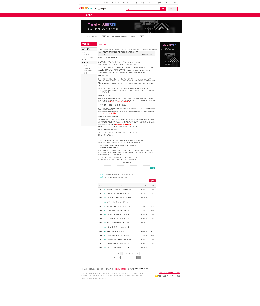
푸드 (128, 3)
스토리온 (150, 3)
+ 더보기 (173, 3)
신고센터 (84, 59)
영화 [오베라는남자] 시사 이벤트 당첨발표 (118, 218)
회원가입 (84, 65)
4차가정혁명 (90, 36)
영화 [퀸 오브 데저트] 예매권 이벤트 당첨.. (118, 248)
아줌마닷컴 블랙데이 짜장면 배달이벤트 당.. (119, 239)
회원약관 (84, 73)
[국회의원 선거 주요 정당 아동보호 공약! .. (118, 214)
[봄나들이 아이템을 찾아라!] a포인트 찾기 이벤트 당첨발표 (120, 174)
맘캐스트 (159, 3)
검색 (163, 8)
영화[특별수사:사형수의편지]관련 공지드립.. (119, 189)
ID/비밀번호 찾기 (86, 68)
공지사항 (84, 52)
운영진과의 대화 (86, 54)
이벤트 (166, 3)
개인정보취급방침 (87, 70)
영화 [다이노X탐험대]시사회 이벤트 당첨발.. (119, 198)
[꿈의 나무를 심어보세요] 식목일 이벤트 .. (118, 235)
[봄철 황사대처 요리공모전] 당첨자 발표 (118, 210)
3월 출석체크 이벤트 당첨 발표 (115, 231)
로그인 (172, 8)
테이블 (143, 3)
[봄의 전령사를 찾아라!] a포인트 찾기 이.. (118, 227)
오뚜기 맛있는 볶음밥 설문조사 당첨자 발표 (116, 177)
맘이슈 (99, 3)
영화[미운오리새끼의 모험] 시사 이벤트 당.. (119, 206)
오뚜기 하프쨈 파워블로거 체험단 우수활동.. (119, 223)
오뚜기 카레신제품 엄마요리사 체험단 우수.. (119, 202)
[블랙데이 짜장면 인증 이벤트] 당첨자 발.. (118, 193)
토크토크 (106, 3)
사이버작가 (115, 3)
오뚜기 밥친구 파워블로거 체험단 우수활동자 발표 (117, 36)
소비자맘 (135, 3)
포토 (123, 3)
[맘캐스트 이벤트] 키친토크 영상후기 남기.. (119, 243)
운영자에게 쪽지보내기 (88, 57)
